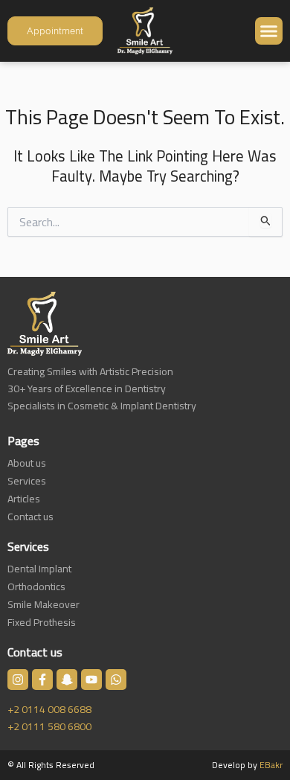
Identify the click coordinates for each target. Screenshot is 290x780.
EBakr (271, 764)
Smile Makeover (43, 604)
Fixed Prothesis (41, 622)
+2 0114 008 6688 (49, 709)
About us (26, 463)
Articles (23, 499)
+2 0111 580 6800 (49, 726)
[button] (269, 31)
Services (26, 481)
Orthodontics (36, 586)
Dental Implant (39, 569)
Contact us (30, 516)
